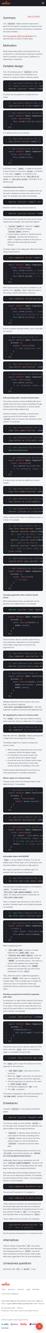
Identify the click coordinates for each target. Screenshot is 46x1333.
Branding (35, 1289)
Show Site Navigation (43, 3)
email (33, 1301)
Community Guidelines (10, 1294)
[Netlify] (5, 1325)
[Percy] (33, 1325)
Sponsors (11, 1289)
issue (3, 1303)
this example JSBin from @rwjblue (20, 36)
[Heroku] (14, 1325)
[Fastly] (24, 1325)
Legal (28, 1289)
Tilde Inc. (20, 1308)
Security (20, 1289)
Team (3, 1289)
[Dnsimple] (4, 1329)
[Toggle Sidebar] (39, 1326)
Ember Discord (38, 1303)
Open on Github (34, 16)
